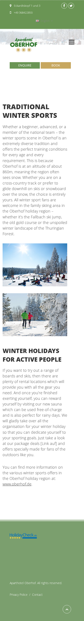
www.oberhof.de (17, 484)
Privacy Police (21, 595)
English (45, 21)
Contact (37, 595)
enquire (24, 65)
